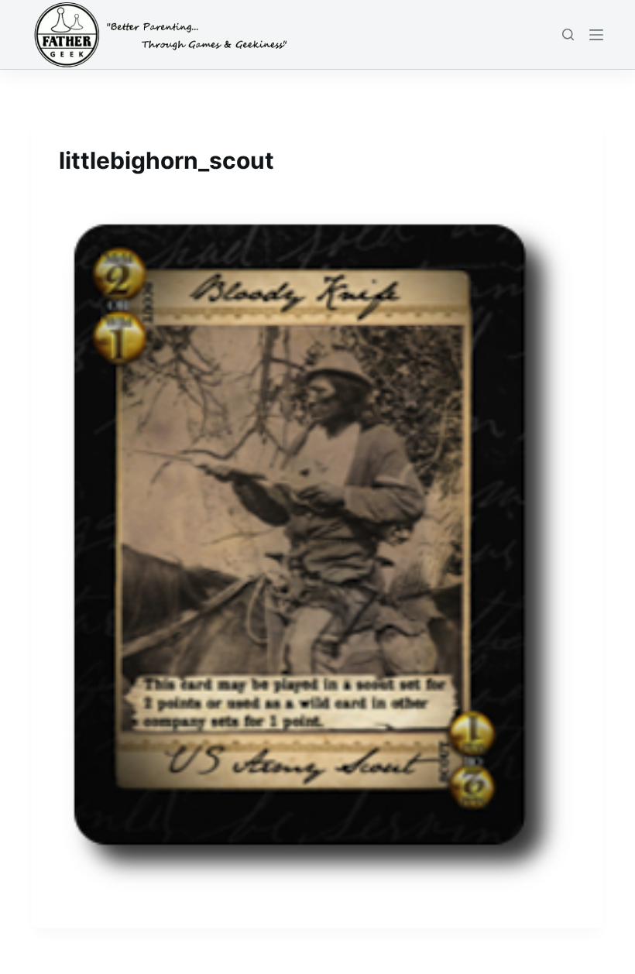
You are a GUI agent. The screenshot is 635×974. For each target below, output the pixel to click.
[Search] (568, 34)
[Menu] (596, 35)
